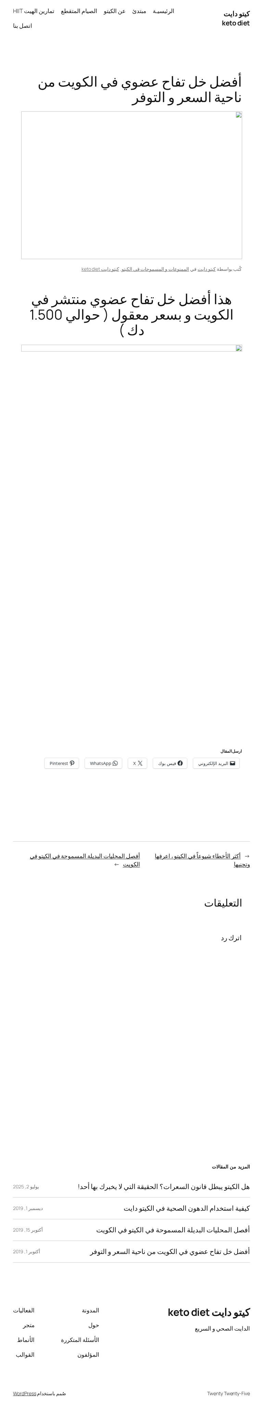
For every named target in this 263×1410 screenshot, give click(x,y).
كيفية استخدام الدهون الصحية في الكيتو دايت (187, 1208)
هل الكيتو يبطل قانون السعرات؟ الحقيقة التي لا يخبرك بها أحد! (164, 1186)
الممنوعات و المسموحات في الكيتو (155, 269)
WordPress (24, 1393)
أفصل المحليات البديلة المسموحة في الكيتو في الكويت (173, 1230)
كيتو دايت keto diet (236, 18)
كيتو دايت (207, 269)
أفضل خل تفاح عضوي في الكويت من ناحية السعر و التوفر (170, 1251)
